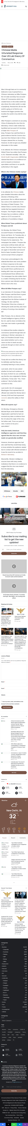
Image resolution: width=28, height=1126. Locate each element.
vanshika (4, 62)
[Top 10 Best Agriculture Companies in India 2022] (6, 854)
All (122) (14, 772)
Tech (3, 1004)
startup (3, 1040)
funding (3, 1034)
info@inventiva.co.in (17, 1082)
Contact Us (5, 1110)
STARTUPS (5, 978)
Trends (4, 1007)
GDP (4, 956)
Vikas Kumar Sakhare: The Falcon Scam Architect (20, 618)
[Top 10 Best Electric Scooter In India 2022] (6, 876)
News (14, 1037)
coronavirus (15, 1029)
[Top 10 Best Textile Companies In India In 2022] (6, 869)
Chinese (16, 192)
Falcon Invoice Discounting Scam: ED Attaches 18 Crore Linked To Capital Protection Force (7, 903)
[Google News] (7, 496)
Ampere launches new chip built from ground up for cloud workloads (18, 861)
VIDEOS (4, 1011)
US (22, 491)
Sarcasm (4, 975)
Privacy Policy (13, 1107)
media (16, 491)
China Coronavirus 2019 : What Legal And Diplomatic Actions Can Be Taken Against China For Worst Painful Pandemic (18, 724)
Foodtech (5, 985)
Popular (4, 838)
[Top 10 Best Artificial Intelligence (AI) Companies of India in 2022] (6, 846)
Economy (5, 952)
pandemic (20, 1037)
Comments (23, 838)
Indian (17, 1034)
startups (9, 1040)
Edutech (5, 980)
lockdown (4, 1037)
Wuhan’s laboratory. (8, 454)
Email (3, 688)
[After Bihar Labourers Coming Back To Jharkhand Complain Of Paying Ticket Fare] (5, 746)
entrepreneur (17, 1032)
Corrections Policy (8, 1117)
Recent (13, 838)
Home (4, 43)
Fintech (5, 983)
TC (13, 1040)
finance (24, 1032)
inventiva (23, 1034)
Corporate (6, 949)
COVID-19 (22, 1029)
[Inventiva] (10, 6)
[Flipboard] (20, 496)
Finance (5, 954)
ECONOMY (10, 1032)
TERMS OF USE (6, 1112)
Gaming (5, 987)
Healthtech (6, 990)
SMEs (4, 961)
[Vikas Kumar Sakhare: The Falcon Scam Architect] (21, 611)
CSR (3, 1107)
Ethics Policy (20, 1115)
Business (9, 43)
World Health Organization (10, 157)
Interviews (4, 971)
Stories (10, 46)
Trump (23, 247)
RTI (3, 973)
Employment (5, 963)
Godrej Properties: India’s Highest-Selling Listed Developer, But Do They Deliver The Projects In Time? (6, 620)
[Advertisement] (14, 26)
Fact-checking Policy (10, 1115)
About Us (7, 1107)
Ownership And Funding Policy (18, 1112)
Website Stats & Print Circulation (17, 1110)
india (13, 1034)
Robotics (5, 995)
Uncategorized (5, 1009)
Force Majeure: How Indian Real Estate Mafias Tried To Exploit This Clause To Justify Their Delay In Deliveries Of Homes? (7, 640)
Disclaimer (16, 1117)
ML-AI (4, 992)
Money (5, 959)
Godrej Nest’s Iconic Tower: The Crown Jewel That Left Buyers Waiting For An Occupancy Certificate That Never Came (13, 520)
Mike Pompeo (11, 130)
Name (3, 681)
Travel (4, 999)
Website (3, 695)
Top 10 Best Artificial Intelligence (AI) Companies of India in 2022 (18, 844)
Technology (6, 997)
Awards (22, 1117)
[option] (14, 516)
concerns (4, 398)
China (9, 1029)
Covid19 (4, 1032)
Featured (4, 968)
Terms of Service (22, 1107)
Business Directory (12, 1120)
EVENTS (4, 966)
